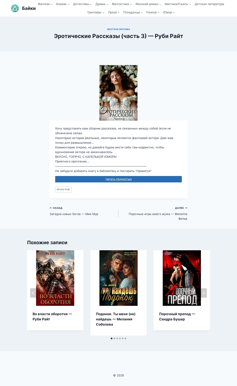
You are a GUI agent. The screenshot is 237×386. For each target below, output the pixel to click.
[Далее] (204, 293)
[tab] (111, 338)
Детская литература (209, 4)
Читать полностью (118, 179)
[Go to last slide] (33, 293)
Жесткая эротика (118, 29)
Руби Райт (63, 189)
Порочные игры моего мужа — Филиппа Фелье (158, 213)
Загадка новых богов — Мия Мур (74, 211)
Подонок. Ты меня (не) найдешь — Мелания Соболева (116, 319)
